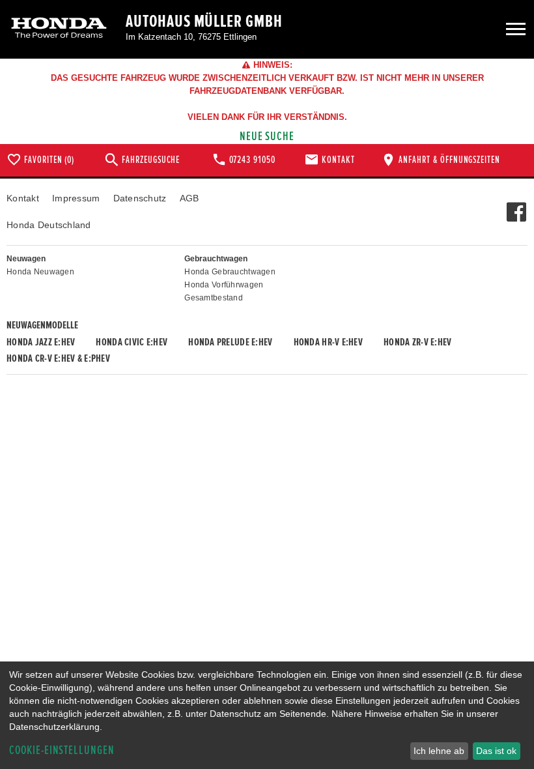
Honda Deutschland (49, 225)
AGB (189, 198)
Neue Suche (267, 136)
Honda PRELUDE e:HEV (230, 342)
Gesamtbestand (213, 297)
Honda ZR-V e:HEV (417, 342)
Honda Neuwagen (40, 271)
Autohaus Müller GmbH (204, 21)
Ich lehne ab (439, 751)
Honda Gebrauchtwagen (229, 271)
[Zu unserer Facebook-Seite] (516, 205)
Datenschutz (140, 198)
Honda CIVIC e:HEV (131, 342)
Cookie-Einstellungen (62, 750)
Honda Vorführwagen (223, 284)
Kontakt (23, 198)
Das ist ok (496, 751)
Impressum (76, 198)
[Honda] (58, 29)
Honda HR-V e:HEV (328, 342)
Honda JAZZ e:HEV (41, 342)
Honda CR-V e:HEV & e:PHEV (58, 358)
